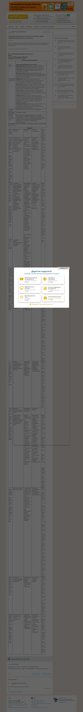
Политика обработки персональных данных (41, 703)
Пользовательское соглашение (38, 702)
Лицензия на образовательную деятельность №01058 (18, 705)
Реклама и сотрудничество (37, 700)
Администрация (34, 706)
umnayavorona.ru (62, 702)
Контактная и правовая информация (39, 707)
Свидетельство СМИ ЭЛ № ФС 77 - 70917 (17, 703)
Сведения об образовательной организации (18, 707)
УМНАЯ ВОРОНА (62, 698)
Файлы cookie (34, 704)
